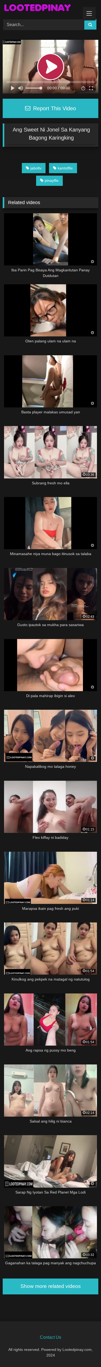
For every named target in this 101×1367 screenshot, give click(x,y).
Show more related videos (50, 1286)
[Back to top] (84, 1351)
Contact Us (50, 1337)
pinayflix (51, 180)
